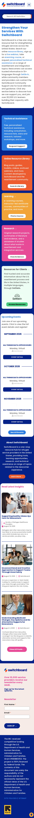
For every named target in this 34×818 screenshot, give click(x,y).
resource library (15, 51)
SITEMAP (22, 798)
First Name (10, 705)
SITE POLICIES (10, 798)
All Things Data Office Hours (17, 345)
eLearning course (13, 57)
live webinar (12, 54)
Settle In (25, 74)
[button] (29, 4)
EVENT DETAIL (17, 357)
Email (7, 713)
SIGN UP (11, 725)
